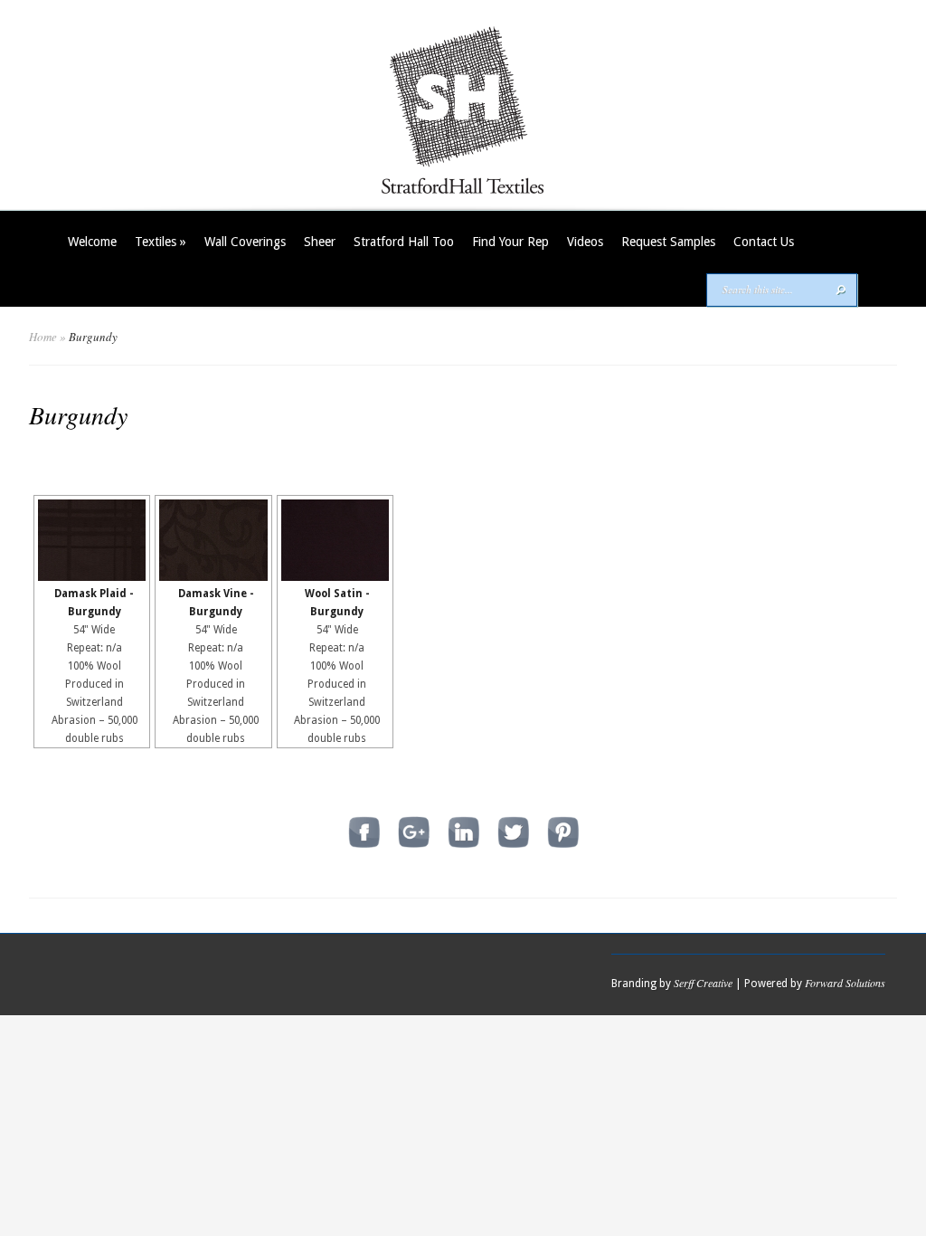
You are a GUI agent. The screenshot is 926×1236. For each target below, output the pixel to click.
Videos (585, 241)
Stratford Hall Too (404, 241)
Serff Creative (703, 982)
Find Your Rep (510, 241)
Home (43, 336)
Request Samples (668, 241)
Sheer (319, 241)
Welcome (92, 241)
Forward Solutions (845, 982)
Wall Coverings (245, 241)
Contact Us (763, 241)
